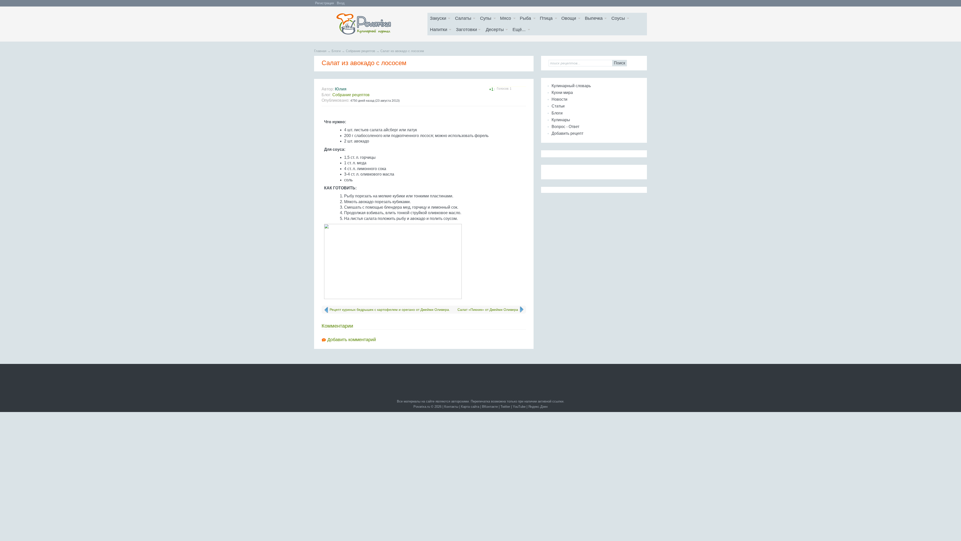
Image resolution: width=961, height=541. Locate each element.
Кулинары (561, 120)
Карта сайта (470, 407)
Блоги (557, 113)
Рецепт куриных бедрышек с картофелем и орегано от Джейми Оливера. (390, 310)
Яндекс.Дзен (538, 407)
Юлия (340, 89)
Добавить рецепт (567, 133)
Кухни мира (562, 92)
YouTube (519, 407)
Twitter (505, 407)
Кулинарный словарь (571, 86)
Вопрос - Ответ (565, 126)
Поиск (619, 63)
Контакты (451, 407)
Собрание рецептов (351, 95)
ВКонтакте (490, 407)
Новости (559, 99)
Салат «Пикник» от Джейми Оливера (487, 310)
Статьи (558, 106)
